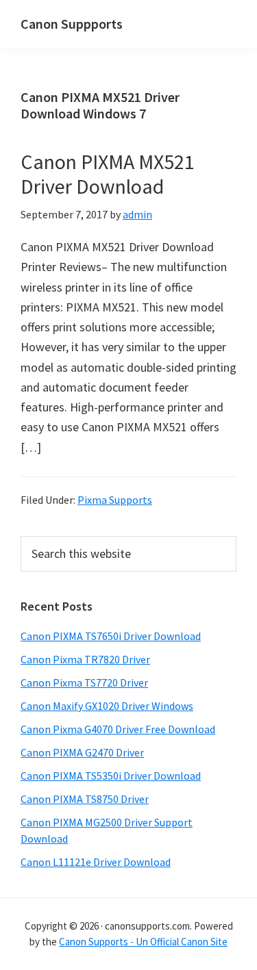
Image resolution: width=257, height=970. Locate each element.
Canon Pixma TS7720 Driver (84, 682)
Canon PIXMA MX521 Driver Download (108, 174)
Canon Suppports (72, 23)
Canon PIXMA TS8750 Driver (85, 799)
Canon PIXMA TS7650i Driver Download (111, 636)
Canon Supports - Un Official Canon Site (143, 941)
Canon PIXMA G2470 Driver (82, 752)
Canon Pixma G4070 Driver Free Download (118, 729)
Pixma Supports (114, 500)
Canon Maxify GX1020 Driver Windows (107, 706)
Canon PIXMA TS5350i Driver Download (111, 775)
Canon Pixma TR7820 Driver (85, 659)
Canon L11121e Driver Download (96, 862)
